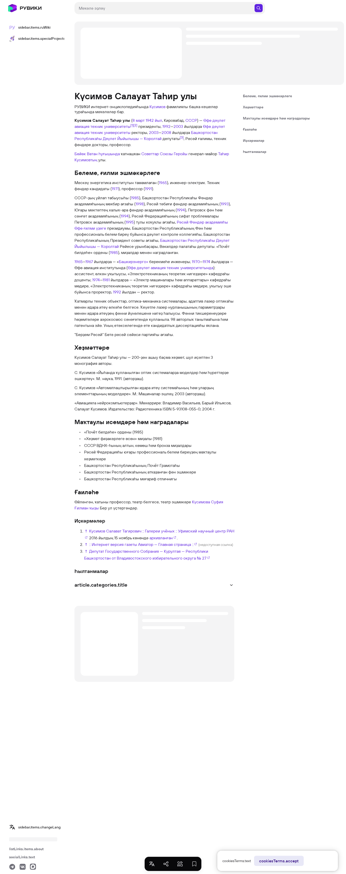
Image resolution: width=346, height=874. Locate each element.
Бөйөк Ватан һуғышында (97, 153)
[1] (131, 125)
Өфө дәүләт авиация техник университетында (170, 267)
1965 (163, 182)
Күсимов (157, 106)
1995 (130, 222)
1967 (89, 261)
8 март (138, 120)
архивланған (161, 537)
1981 (106, 279)
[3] (182, 137)
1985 (135, 197)
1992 (166, 126)
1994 (181, 209)
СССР (191, 120)
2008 (166, 132)
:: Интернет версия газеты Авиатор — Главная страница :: (141, 544)
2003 (178, 126)
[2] (135, 125)
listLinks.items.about (26, 849)
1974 (206, 261)
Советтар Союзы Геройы (164, 153)
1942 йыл (154, 120)
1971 (115, 188)
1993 (225, 203)
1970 (196, 261)
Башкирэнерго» (133, 261)
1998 (140, 203)
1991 (148, 188)
